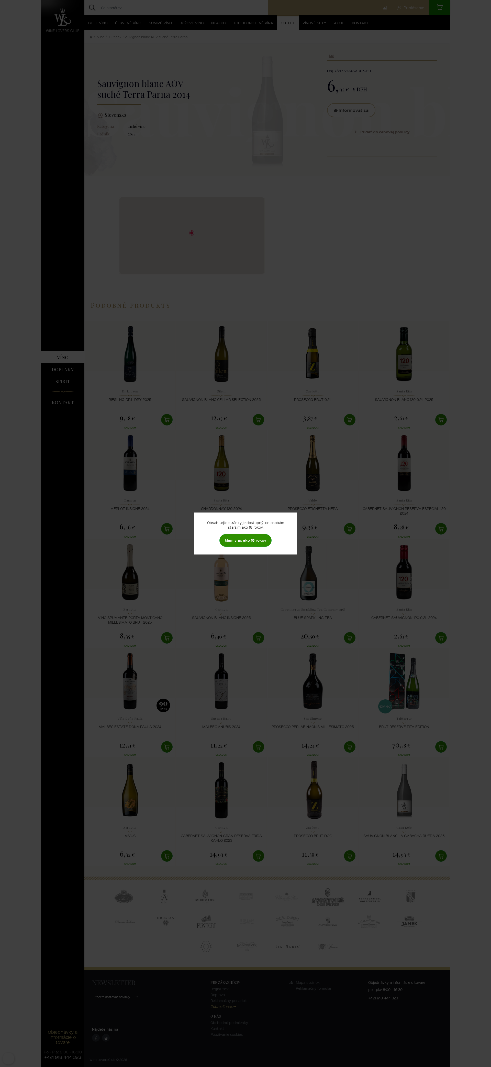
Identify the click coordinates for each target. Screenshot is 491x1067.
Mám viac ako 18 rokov (245, 540)
